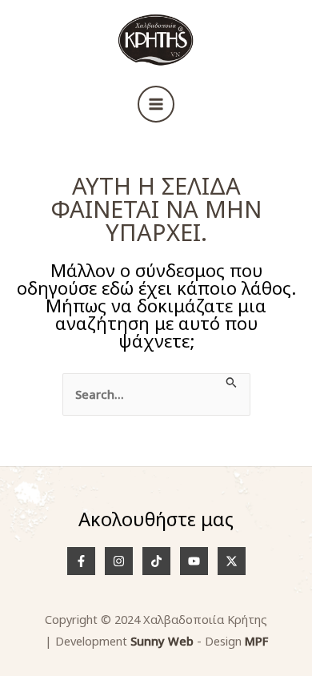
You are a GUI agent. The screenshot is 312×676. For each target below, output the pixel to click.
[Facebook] (81, 561)
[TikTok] (156, 561)
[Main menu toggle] (156, 104)
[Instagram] (119, 561)
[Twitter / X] (232, 561)
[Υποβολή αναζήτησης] (232, 384)
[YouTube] (194, 561)
